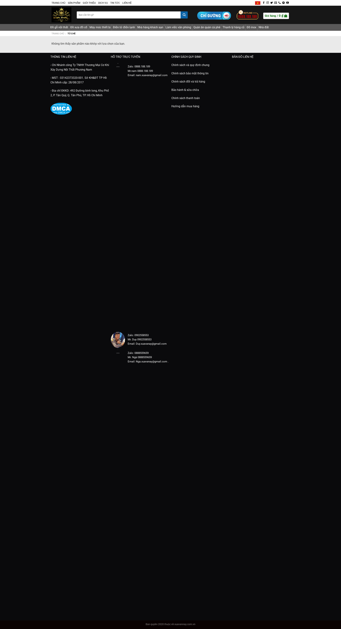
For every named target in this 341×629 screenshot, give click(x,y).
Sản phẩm (74, 2)
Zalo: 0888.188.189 (139, 66)
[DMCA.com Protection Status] (61, 108)
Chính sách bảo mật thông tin (190, 73)
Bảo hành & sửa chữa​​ (185, 90)
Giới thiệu (89, 2)
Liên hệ (127, 2)
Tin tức (115, 2)
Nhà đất (264, 27)
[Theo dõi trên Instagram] (267, 2)
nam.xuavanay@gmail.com (151, 75)
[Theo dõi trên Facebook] (263, 2)
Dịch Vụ (103, 2)
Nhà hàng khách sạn (150, 27)
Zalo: (131, 335)
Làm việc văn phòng (178, 27)
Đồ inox (251, 27)
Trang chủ (58, 33)
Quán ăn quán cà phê (206, 27)
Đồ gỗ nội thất (59, 27)
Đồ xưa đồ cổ (78, 27)
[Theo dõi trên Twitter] (271, 2)
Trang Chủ (58, 2)
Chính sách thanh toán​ (185, 98)
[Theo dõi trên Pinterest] (283, 2)
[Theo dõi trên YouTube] (287, 2)
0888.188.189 (145, 71)
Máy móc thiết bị (100, 27)
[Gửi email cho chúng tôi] (275, 2)
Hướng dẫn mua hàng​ (185, 106)
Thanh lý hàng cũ (233, 27)
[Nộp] (184, 14)
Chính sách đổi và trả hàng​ (188, 81)
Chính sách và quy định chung (190, 65)
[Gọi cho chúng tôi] (279, 2)
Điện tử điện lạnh (124, 27)
